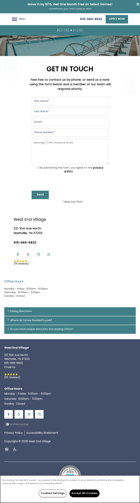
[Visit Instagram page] (48, 254)
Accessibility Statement (42, 433)
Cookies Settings (53, 493)
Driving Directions (21, 311)
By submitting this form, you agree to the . (71, 170)
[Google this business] (38, 254)
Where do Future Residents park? (31, 320)
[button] (138, 4)
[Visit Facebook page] (18, 254)
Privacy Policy (13, 433)
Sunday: (9, 296)
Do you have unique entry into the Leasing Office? (41, 329)
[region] (70, 489)
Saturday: (10, 292)
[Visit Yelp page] (28, 254)
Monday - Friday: (14, 289)
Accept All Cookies (84, 493)
